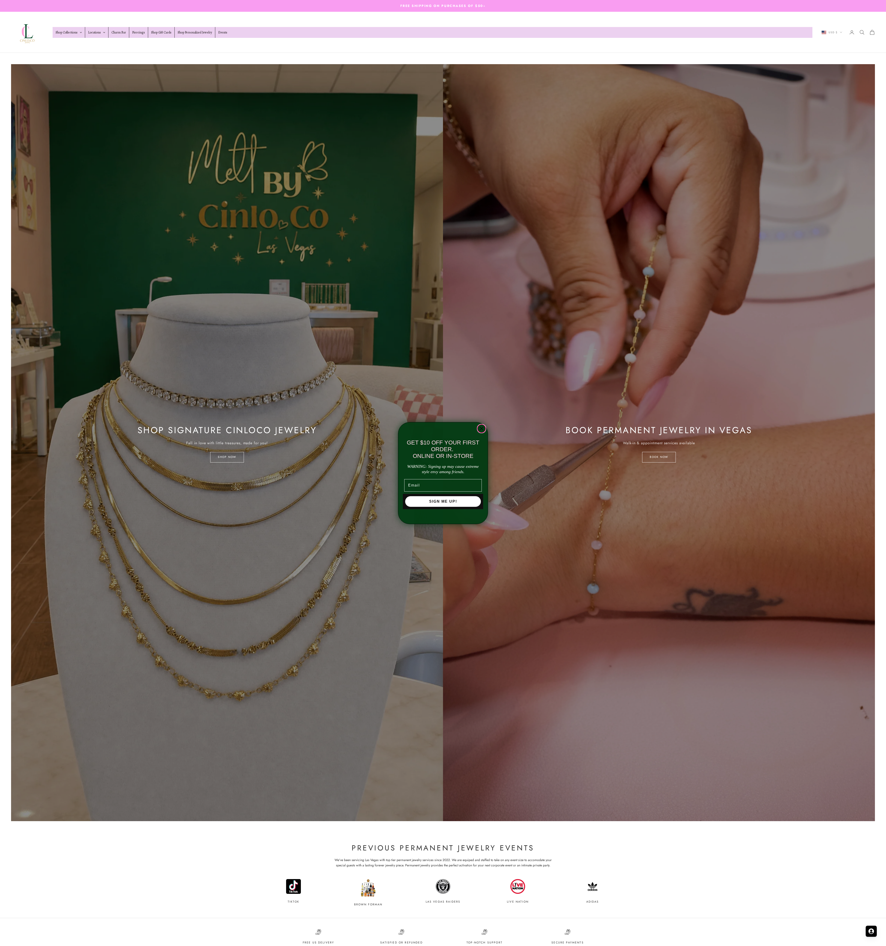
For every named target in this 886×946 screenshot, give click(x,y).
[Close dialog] (481, 428)
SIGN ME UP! (443, 501)
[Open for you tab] (871, 931)
